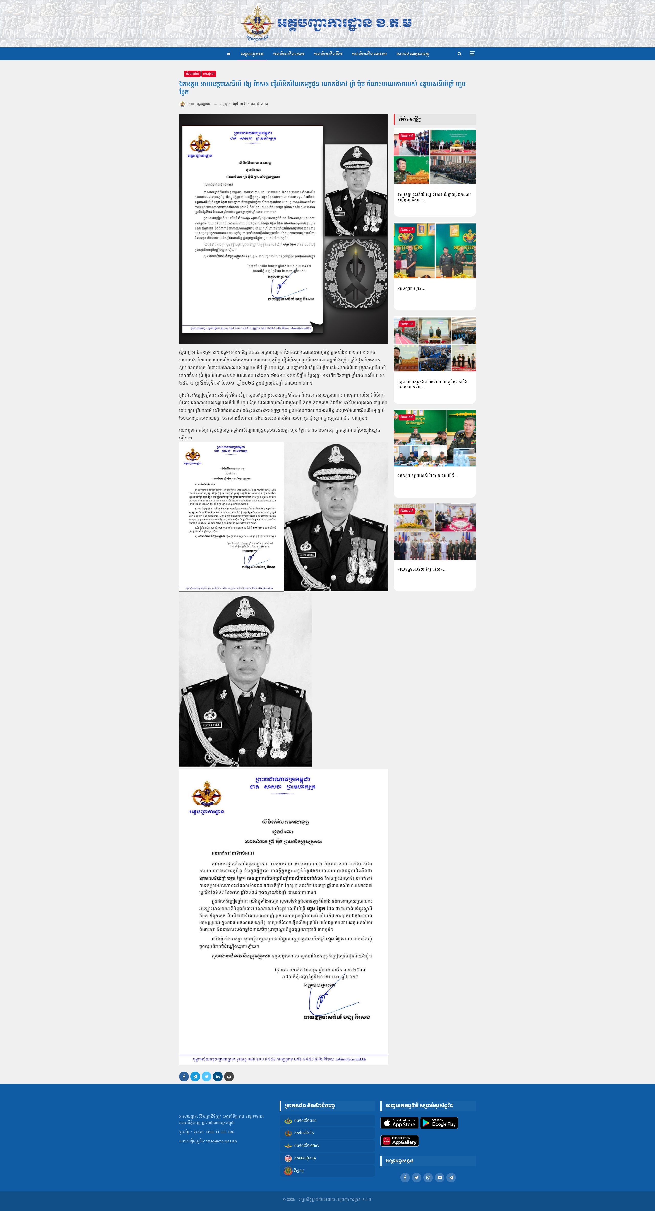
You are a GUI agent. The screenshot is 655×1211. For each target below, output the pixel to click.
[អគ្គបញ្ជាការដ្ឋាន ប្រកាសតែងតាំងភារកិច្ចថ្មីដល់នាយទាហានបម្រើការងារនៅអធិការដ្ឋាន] (435, 251)
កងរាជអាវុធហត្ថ (413, 54)
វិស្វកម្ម (299, 1171)
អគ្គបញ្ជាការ (252, 54)
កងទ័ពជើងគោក (288, 54)
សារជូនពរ (208, 73)
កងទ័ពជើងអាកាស (369, 54)
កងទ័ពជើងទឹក (328, 54)
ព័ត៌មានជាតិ (192, 73)
